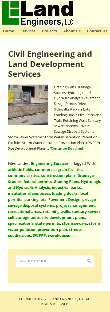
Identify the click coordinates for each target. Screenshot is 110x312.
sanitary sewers (86, 211)
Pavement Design (64, 199)
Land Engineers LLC (1, 13)
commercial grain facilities (59, 169)
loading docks (65, 193)
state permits (47, 223)
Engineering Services (50, 163)
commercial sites (23, 175)
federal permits (37, 181)
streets (75, 229)
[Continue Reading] (66, 148)
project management (75, 205)
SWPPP (39, 235)
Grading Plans (66, 181)
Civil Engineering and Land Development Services (50, 63)
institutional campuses (29, 193)
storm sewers (74, 223)
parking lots (35, 199)
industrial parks (66, 187)
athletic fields (20, 169)
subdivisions (19, 235)
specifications (20, 223)
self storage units (24, 217)
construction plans (58, 175)
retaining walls (56, 211)
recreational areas (24, 211)
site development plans (63, 217)
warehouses (59, 235)
